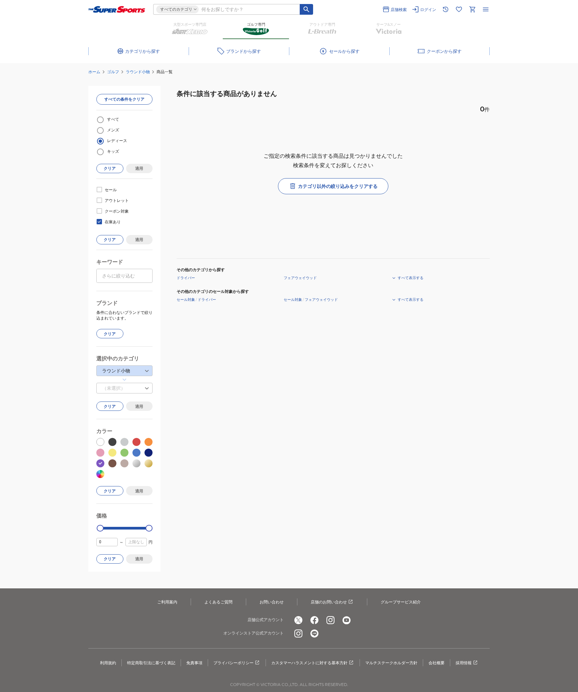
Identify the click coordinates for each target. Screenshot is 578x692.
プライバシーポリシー (233, 662)
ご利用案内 (167, 601)
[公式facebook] (314, 620)
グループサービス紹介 (401, 601)
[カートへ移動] (472, 9)
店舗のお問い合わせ (329, 601)
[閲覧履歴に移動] (445, 9)
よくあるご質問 (218, 601)
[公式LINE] (314, 633)
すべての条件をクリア (124, 99)
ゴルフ (113, 71)
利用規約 (108, 662)
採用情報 (464, 662)
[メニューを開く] (486, 9)
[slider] (100, 528)
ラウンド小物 (138, 71)
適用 (139, 168)
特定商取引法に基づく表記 (151, 662)
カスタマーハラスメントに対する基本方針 (309, 662)
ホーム (94, 71)
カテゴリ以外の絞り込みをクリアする (338, 186)
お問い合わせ (272, 601)
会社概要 (436, 662)
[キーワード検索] (306, 9)
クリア (110, 168)
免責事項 (194, 662)
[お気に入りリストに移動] (459, 9)
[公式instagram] (330, 620)
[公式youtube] (347, 620)
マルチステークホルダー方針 (391, 662)
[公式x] (298, 620)
